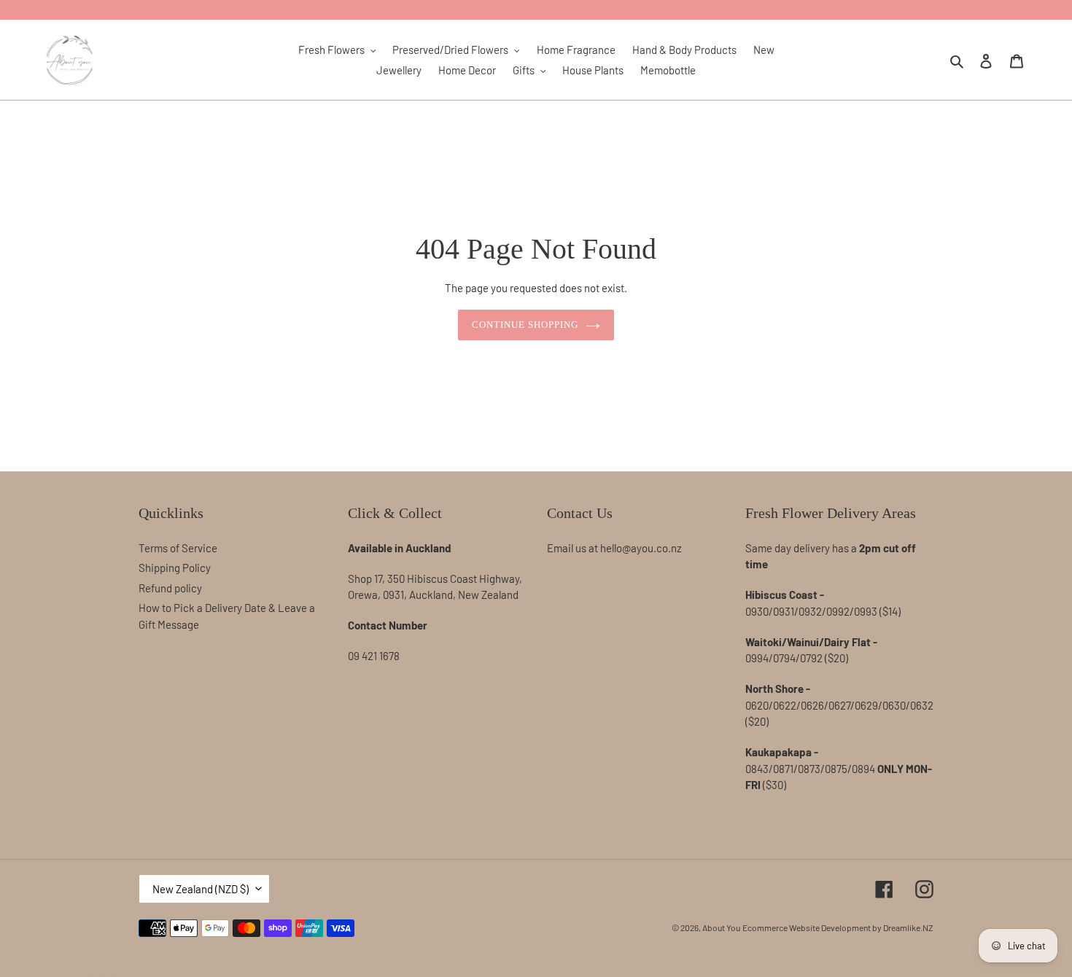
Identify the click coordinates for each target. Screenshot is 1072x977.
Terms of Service (178, 547)
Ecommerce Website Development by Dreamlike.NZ (837, 927)
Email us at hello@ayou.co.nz (614, 547)
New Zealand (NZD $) (200, 888)
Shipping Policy (175, 567)
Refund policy (170, 588)
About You (721, 927)
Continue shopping (525, 324)
